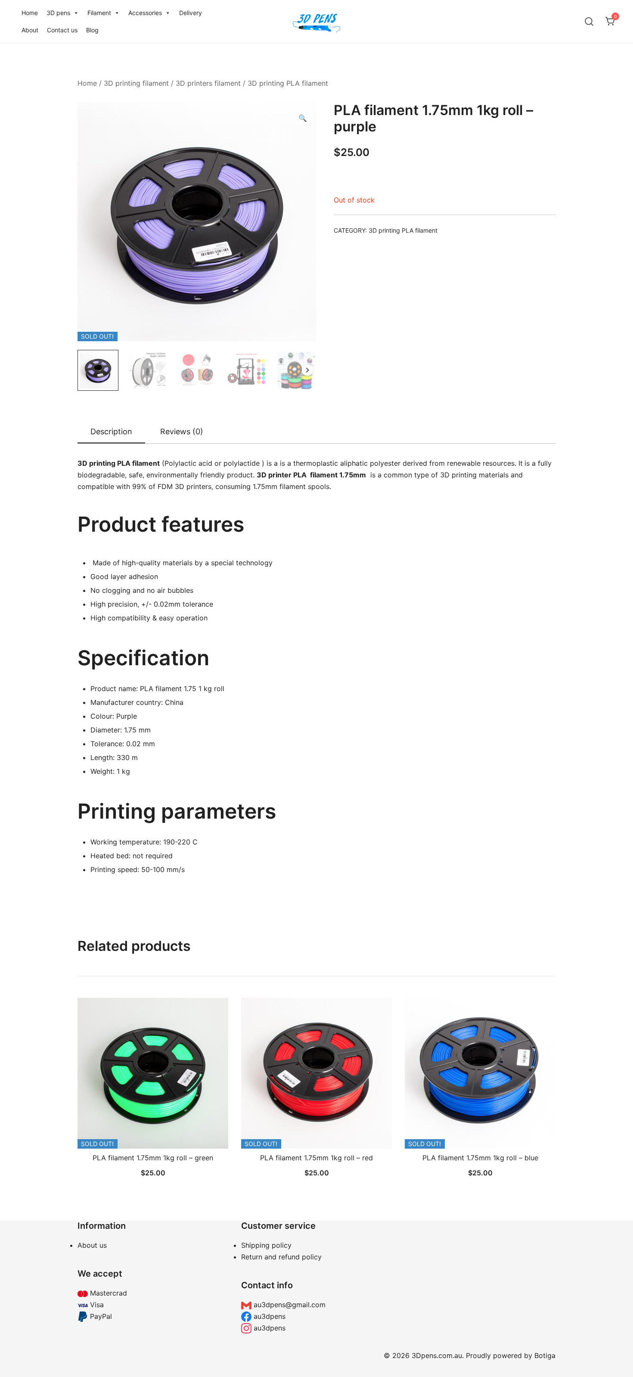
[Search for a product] (589, 21)
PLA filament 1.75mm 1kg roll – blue (480, 1157)
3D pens (58, 12)
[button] (302, 118)
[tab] (111, 432)
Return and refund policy (281, 1256)
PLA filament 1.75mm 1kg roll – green (153, 1157)
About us (92, 1245)
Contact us (62, 30)
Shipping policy (266, 1245)
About (30, 30)
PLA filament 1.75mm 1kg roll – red (316, 1157)
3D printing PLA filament (288, 83)
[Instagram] (480, 1277)
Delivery (190, 12)
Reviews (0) (181, 431)
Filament (99, 12)
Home (30, 12)
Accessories (145, 12)
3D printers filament (208, 83)
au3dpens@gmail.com (288, 1304)
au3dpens (268, 1316)
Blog (92, 30)
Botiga (544, 1355)
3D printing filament (136, 83)
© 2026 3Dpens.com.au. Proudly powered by (459, 1355)
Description (111, 431)
